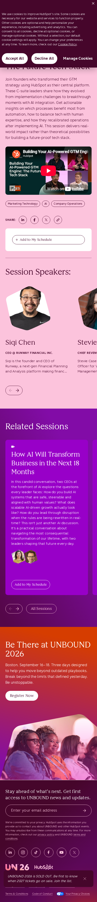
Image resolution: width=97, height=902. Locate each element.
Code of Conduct (42, 893)
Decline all (44, 58)
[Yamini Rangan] (18, 557)
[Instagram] (23, 852)
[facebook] (48, 852)
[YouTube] (61, 852)
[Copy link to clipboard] (58, 220)
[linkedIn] (10, 852)
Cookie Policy (67, 44)
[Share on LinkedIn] (23, 220)
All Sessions (41, 608)
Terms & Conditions (16, 893)
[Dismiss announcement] (85, 879)
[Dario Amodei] (30, 557)
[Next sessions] (17, 608)
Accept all (15, 58)
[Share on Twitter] (46, 220)
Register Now (22, 695)
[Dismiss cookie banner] (93, 2)
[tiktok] (36, 852)
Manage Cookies (78, 58)
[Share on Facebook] (34, 220)
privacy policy (46, 834)
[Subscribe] (84, 810)
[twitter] (74, 852)
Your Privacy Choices (78, 893)
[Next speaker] (17, 390)
